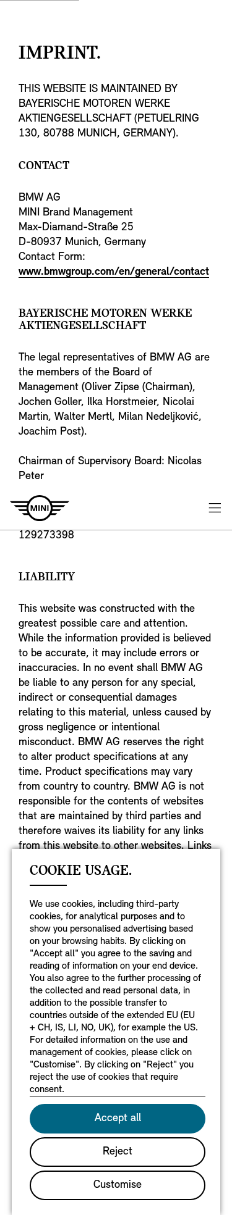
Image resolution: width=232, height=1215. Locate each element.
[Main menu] (214, 508)
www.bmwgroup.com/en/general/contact (114, 272)
